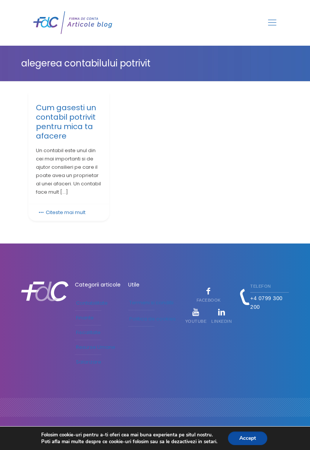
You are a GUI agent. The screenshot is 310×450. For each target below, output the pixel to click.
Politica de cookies (152, 318)
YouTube (196, 321)
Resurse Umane (95, 347)
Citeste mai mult (65, 212)
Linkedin (221, 321)
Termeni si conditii (151, 302)
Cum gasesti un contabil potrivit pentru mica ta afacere (66, 122)
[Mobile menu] (272, 22)
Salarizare (88, 361)
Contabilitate (92, 303)
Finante (85, 317)
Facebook (209, 300)
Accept (247, 438)
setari (210, 441)
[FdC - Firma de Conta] (73, 22)
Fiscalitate (88, 332)
